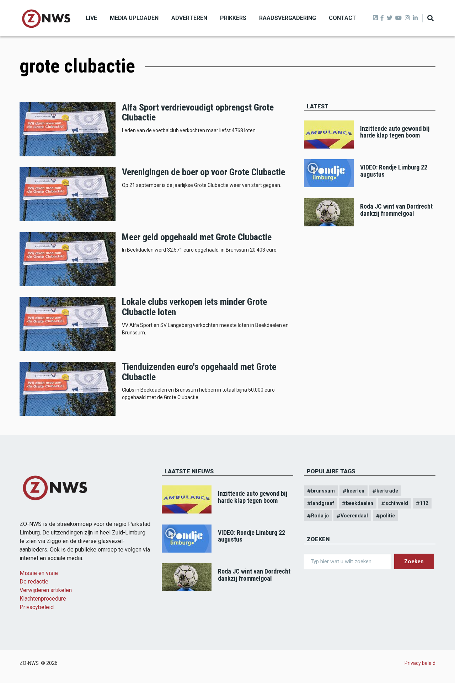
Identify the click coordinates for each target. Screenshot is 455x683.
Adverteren (189, 18)
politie (387, 515)
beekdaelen (359, 503)
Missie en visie (39, 573)
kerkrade (387, 491)
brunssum (323, 491)
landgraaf (322, 503)
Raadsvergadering (287, 18)
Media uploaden (134, 18)
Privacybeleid (37, 607)
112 (424, 503)
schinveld (396, 503)
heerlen (355, 491)
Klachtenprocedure (43, 598)
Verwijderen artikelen (46, 590)
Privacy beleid (420, 663)
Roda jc (320, 515)
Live (91, 18)
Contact (342, 18)
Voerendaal (354, 515)
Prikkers (233, 18)
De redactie (34, 581)
